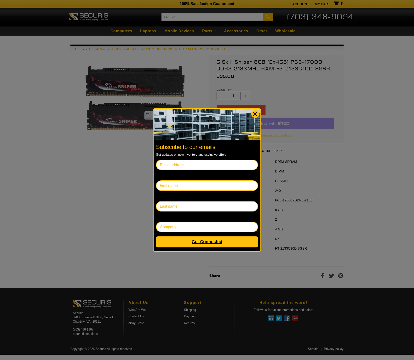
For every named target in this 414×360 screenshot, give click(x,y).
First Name (165, 175)
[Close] (255, 114)
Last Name (165, 196)
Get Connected (207, 241)
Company (164, 217)
